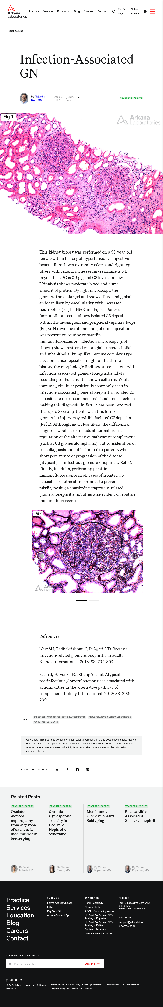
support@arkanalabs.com (133, 922)
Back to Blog (16, 30)
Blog (12, 923)
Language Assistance (93, 984)
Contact (17, 938)
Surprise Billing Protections (64, 988)
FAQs (50, 907)
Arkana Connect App (58, 915)
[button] (135, 554)
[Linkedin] (77, 770)
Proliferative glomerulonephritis (110, 717)
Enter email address (22, 963)
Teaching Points (131, 98)
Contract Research (95, 929)
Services (18, 907)
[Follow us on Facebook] (7, 980)
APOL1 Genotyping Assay (99, 911)
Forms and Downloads (59, 903)
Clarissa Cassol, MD (63, 869)
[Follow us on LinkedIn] (21, 980)
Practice (17, 900)
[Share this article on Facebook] (67, 770)
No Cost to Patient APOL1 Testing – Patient (100, 924)
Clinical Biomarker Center (99, 933)
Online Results (135, 11)
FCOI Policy (86, 988)
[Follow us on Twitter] (16, 980)
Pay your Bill (54, 911)
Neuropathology (94, 907)
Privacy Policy (73, 984)
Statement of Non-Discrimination (122, 984)
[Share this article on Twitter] (57, 770)
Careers (17, 930)
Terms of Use (57, 984)
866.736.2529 (127, 926)
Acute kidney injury (46, 722)
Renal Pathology (94, 903)
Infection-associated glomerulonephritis (59, 717)
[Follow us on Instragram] (11, 980)
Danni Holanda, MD (26, 869)
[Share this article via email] (87, 770)
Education (20, 915)
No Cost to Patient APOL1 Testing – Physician (100, 917)
